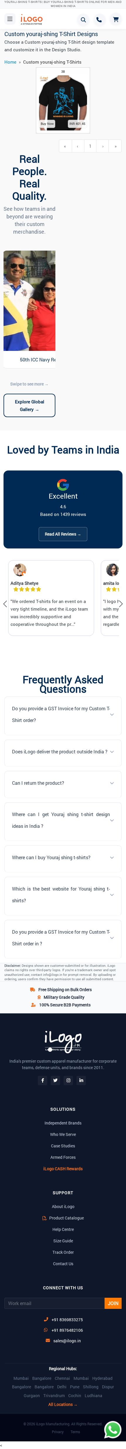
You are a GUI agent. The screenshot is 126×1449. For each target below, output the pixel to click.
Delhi (62, 1386)
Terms (75, 1431)
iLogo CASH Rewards (63, 1168)
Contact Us (63, 1263)
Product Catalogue (66, 1218)
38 (63, 71)
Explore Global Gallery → (29, 405)
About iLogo (63, 1206)
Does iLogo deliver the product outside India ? (60, 751)
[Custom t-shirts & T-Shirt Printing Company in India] (34, 19)
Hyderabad (102, 1378)
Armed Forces (63, 1157)
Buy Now (47, 123)
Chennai (62, 1378)
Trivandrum (54, 1395)
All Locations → (63, 1404)
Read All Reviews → (63, 534)
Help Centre (63, 1229)
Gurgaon (32, 1395)
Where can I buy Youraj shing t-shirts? (51, 857)
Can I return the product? (38, 783)
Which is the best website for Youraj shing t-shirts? (61, 894)
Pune (74, 1386)
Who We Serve (63, 1134)
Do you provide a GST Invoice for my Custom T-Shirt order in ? (61, 938)
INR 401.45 (77, 123)
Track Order (63, 1252)
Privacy (58, 1431)
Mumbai (21, 1378)
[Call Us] (99, 20)
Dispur (108, 1386)
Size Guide (63, 1241)
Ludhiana (93, 1395)
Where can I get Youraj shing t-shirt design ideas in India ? (61, 820)
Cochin (74, 1395)
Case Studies (63, 1146)
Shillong (90, 1386)
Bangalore (41, 1378)
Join (113, 1303)
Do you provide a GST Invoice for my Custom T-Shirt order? (61, 714)
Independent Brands (63, 1123)
